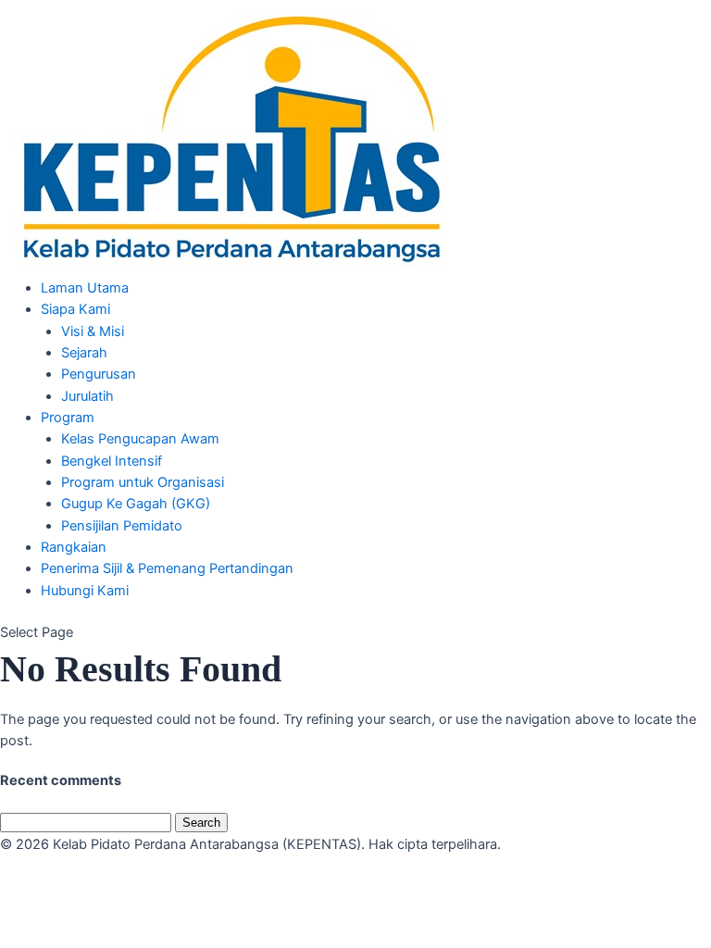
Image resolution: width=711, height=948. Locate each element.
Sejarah (84, 352)
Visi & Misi (92, 331)
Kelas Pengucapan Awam (140, 438)
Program (67, 417)
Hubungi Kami (85, 590)
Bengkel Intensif (111, 461)
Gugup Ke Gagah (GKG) (135, 503)
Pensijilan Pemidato (121, 526)
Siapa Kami (75, 309)
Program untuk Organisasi (142, 482)
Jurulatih (87, 396)
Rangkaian (73, 547)
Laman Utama (85, 288)
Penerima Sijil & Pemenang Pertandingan (167, 568)
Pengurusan (98, 374)
